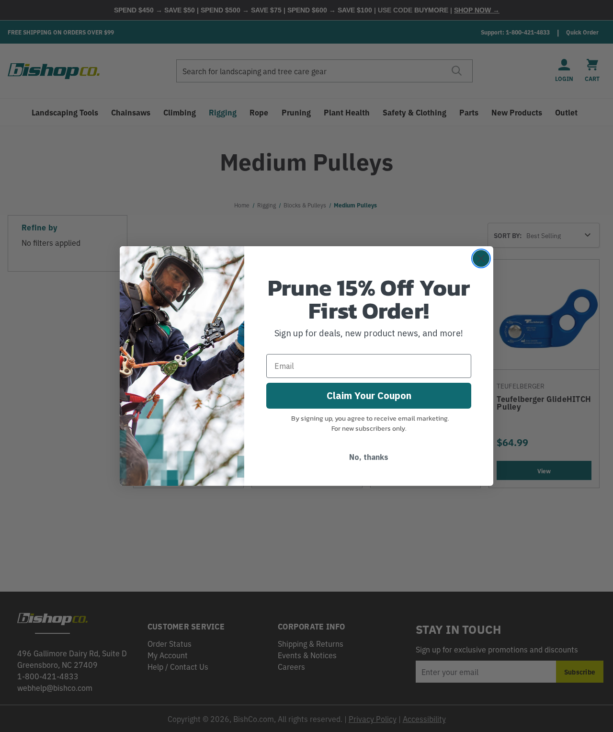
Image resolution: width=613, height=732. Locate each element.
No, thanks (368, 457)
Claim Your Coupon (369, 395)
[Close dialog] (481, 258)
